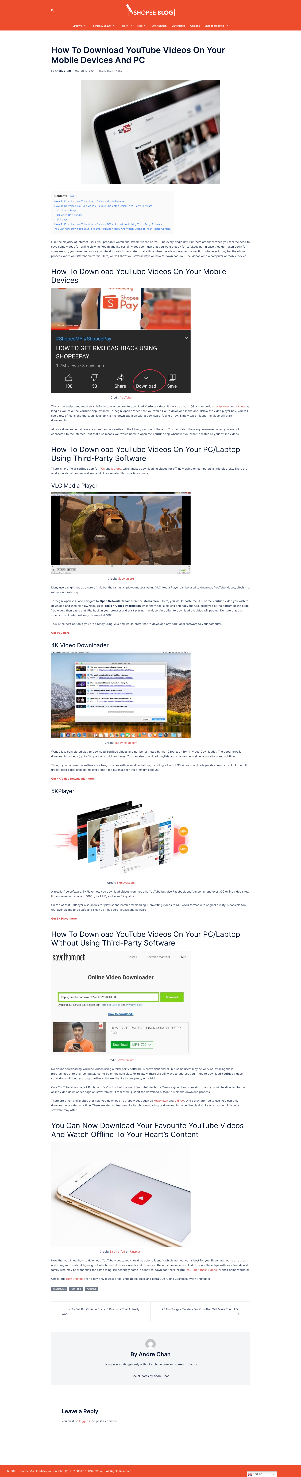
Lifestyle (78, 25)
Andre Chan (63, 71)
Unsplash (136, 1251)
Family (124, 25)
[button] (52, 10)
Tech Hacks (114, 71)
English (257, 1473)
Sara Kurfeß (117, 1251)
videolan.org (126, 578)
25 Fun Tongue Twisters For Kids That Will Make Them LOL (200, 1309)
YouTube (126, 397)
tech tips (76, 1289)
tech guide (59, 1289)
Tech (139, 25)
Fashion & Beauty (101, 25)
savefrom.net (125, 1060)
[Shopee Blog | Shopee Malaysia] (150, 10)
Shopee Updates (214, 25)
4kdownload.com (125, 742)
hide (72, 196)
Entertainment (159, 25)
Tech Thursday (75, 1278)
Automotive (178, 25)
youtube (91, 1289)
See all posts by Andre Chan (150, 1376)
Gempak (195, 25)
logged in (85, 1421)
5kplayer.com (126, 882)
